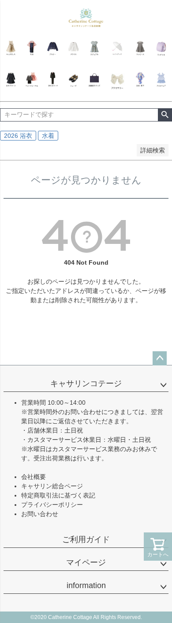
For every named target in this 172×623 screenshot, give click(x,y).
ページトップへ (160, 358)
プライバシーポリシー (52, 504)
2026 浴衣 (18, 135)
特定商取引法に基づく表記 (58, 495)
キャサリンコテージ (86, 383)
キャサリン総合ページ (52, 486)
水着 (48, 135)
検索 (165, 115)
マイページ (86, 562)
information (86, 585)
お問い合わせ (39, 513)
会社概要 (33, 476)
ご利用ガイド (86, 539)
